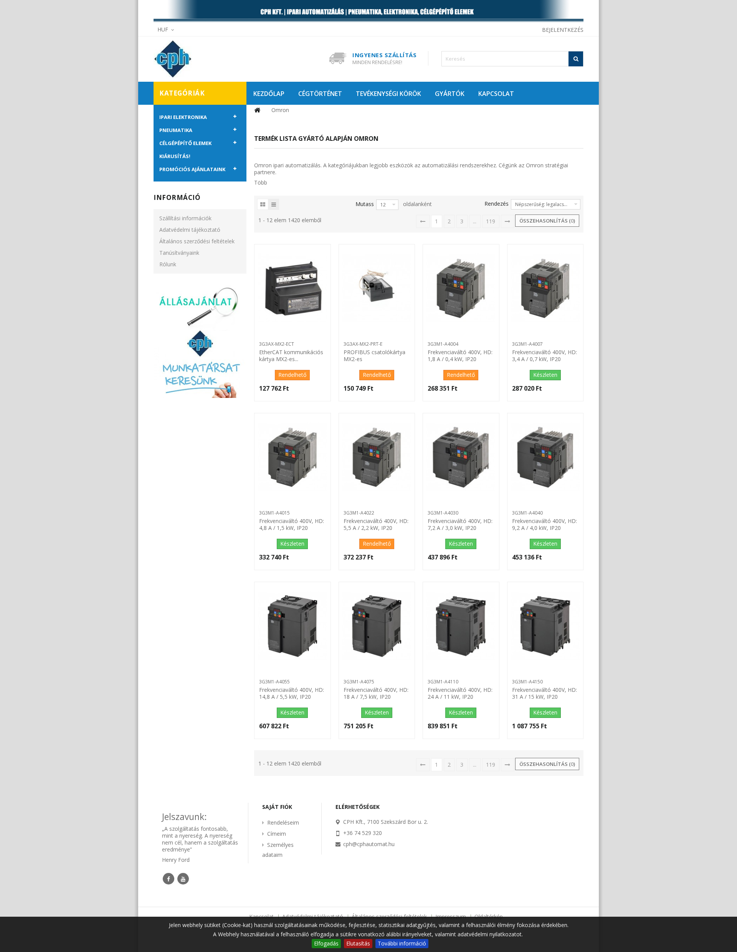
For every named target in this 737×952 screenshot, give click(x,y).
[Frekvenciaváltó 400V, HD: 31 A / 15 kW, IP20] (545, 626)
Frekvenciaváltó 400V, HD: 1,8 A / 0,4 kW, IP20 (460, 356)
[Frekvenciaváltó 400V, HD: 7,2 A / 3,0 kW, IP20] (460, 457)
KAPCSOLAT (496, 93)
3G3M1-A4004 (443, 344)
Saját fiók (277, 806)
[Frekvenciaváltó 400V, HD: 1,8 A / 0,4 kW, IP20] (460, 288)
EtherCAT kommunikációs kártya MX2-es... (291, 356)
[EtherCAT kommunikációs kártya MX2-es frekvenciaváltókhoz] (292, 288)
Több (260, 182)
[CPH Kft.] (207, 59)
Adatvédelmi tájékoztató (189, 229)
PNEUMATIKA (175, 130)
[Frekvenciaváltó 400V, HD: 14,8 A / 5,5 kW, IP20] (292, 626)
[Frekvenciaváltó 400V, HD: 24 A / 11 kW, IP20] (460, 626)
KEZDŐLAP (268, 93)
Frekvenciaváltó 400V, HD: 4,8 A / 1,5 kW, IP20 (291, 524)
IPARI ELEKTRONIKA (183, 117)
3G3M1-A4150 (527, 681)
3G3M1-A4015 (274, 513)
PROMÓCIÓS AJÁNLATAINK (192, 169)
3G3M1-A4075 (359, 681)
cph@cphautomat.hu (369, 844)
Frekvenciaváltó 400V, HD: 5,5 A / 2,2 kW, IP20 (376, 524)
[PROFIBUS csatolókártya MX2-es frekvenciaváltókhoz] (376, 288)
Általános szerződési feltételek (197, 241)
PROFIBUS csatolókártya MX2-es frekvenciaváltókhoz (374, 356)
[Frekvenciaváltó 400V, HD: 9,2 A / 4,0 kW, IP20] (545, 457)
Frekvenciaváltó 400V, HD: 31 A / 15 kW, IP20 (544, 693)
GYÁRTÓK (449, 93)
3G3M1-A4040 (527, 513)
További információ (402, 943)
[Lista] (274, 204)
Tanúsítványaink (179, 252)
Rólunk (167, 264)
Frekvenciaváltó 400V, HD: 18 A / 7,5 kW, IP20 (376, 693)
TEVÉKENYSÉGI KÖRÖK (388, 93)
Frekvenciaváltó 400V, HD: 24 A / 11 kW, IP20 (460, 693)
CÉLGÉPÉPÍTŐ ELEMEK (185, 143)
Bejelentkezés (562, 29)
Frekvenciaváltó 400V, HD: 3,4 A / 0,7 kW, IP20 (544, 356)
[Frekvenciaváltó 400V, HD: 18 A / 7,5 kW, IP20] (376, 626)
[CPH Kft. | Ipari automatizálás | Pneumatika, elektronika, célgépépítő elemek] (368, 12)
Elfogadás (326, 943)
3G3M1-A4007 (527, 344)
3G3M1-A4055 (274, 681)
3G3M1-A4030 (443, 513)
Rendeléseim (283, 822)
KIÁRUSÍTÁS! (174, 156)
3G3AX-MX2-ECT (276, 344)
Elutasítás (358, 943)
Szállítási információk (185, 218)
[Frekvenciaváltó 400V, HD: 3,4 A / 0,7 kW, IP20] (545, 288)
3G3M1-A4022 (359, 513)
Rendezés (496, 203)
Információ (177, 197)
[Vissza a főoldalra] (257, 110)
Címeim (276, 833)
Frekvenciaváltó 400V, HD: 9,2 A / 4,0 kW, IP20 (544, 524)
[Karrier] (200, 341)
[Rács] (263, 204)
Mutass (364, 204)
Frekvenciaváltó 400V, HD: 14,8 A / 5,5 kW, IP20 (291, 693)
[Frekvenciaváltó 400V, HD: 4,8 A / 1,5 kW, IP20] (292, 457)
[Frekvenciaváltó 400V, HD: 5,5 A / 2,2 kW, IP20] (376, 457)
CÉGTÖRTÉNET (320, 93)
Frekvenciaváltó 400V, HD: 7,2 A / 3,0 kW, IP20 (460, 524)
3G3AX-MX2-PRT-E (363, 344)
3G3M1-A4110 (443, 681)
